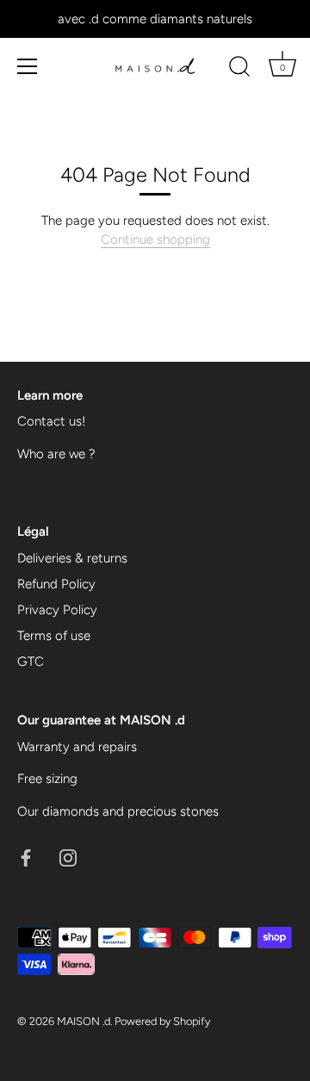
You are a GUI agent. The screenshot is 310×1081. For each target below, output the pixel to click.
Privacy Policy (57, 610)
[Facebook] (25, 856)
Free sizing (47, 778)
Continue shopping (155, 239)
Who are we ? (56, 454)
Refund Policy (56, 584)
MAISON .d (83, 1021)
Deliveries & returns (72, 558)
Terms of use (53, 635)
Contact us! (51, 421)
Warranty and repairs (77, 747)
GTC (30, 661)
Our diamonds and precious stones (118, 811)
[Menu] (27, 66)
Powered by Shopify (162, 1021)
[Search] (239, 69)
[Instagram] (68, 856)
